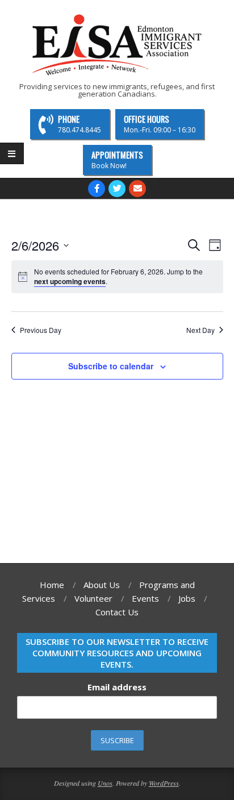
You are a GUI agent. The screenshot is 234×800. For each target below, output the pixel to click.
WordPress (164, 783)
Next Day (200, 330)
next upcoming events (70, 281)
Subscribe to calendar (110, 366)
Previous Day (40, 330)
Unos (105, 783)
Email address (117, 687)
